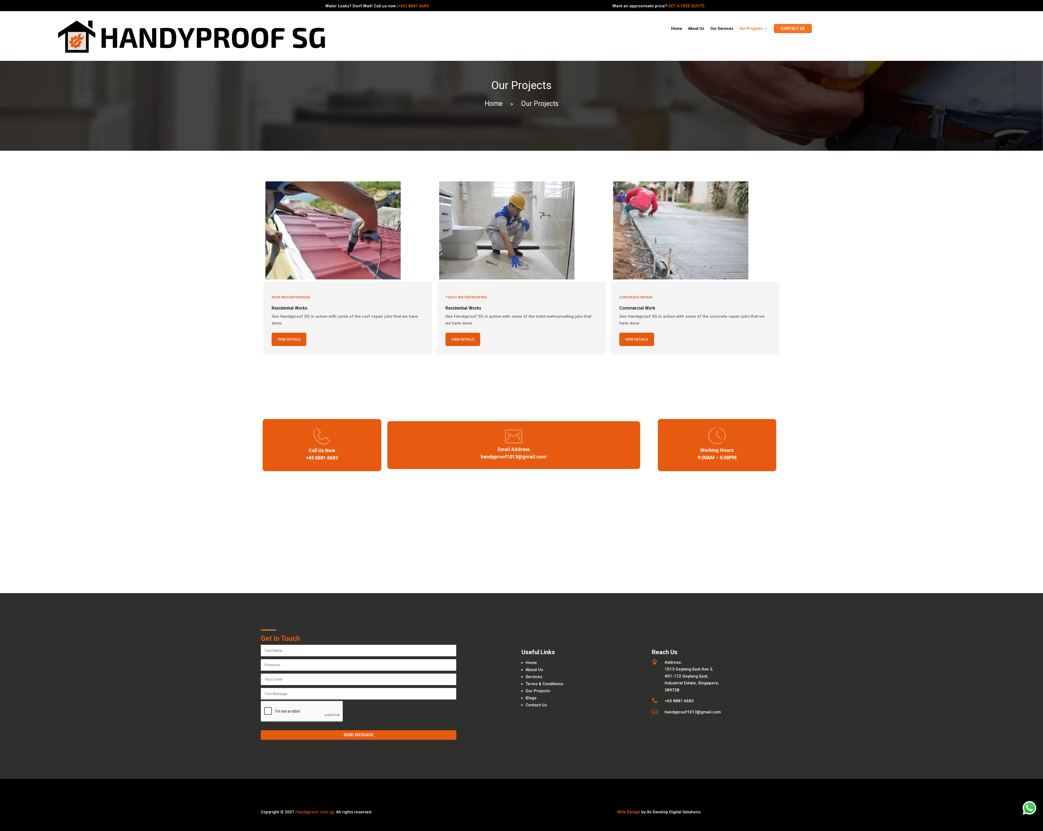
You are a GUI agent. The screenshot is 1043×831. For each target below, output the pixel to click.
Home (676, 29)
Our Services (721, 29)
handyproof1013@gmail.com (513, 456)
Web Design (628, 812)
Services (534, 676)
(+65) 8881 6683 (413, 6)
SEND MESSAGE (358, 734)
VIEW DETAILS (289, 339)
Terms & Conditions (544, 683)
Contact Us (536, 705)
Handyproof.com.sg (315, 812)
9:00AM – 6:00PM (717, 457)
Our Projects (750, 29)
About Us (696, 29)
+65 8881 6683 (322, 458)
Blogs (531, 697)
